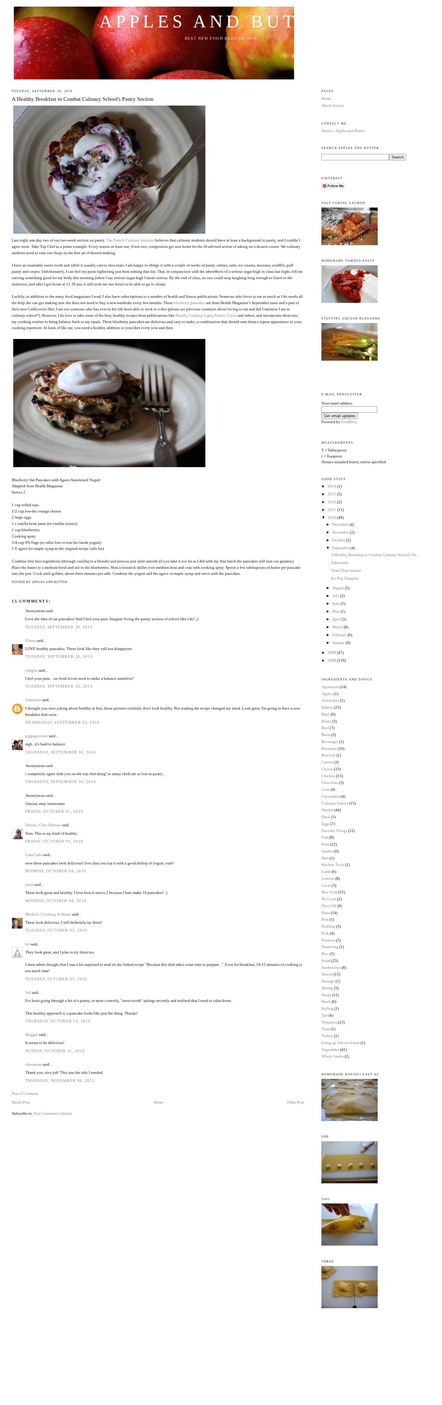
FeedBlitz (349, 422)
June (336, 603)
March (338, 627)
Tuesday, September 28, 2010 (59, 627)
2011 (332, 509)
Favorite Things (334, 830)
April (337, 619)
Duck (325, 817)
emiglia (31, 670)
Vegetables (330, 1049)
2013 (332, 494)
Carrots (327, 762)
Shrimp (327, 988)
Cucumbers (330, 796)
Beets (325, 734)
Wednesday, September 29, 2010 (62, 722)
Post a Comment (25, 1093)
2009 (332, 652)
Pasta (325, 912)
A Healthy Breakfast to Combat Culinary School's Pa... (375, 555)
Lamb (326, 871)
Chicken (328, 776)
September (341, 548)
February (340, 635)
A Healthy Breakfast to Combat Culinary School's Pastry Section (82, 99)
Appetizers (330, 687)
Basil (325, 714)
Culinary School (334, 803)
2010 (332, 517)
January (339, 642)
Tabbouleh (339, 562)
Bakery (327, 707)
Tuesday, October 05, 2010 (56, 930)
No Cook (328, 899)
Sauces (327, 974)
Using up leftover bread (340, 1042)
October (339, 540)
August (338, 588)
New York (329, 892)
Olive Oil (328, 906)
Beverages (329, 741)
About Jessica (332, 105)
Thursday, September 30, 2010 (60, 752)
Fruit (325, 844)
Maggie (31, 1034)
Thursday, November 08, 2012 (60, 1080)
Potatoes (328, 940)
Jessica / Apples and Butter (343, 130)
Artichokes (330, 700)
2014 (332, 486)
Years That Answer (346, 570)
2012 (332, 502)
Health (181, 315)
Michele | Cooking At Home (48, 914)
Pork (325, 933)
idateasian (33, 1064)
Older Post (295, 1102)
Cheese (327, 769)
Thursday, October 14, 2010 (58, 1021)
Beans (326, 721)
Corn (325, 789)
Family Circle (225, 315)
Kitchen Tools (332, 864)
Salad (325, 960)
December (340, 524)
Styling (327, 1008)
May (336, 611)
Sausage (328, 981)
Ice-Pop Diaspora (345, 578)
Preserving (330, 946)
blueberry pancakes (189, 302)
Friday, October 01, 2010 (54, 811)
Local (326, 885)
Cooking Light (200, 315)
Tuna (325, 1029)
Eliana (30, 640)
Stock (326, 1001)
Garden (327, 851)
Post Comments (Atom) (53, 1113)
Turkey (327, 1036)
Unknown (33, 700)
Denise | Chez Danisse (43, 825)
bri (27, 944)
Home (158, 1102)
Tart (324, 1015)
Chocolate (329, 782)
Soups (326, 995)
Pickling (328, 926)
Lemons (327, 878)
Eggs (325, 823)
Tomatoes (329, 1022)
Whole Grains (332, 1056)
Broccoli (328, 755)
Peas (325, 919)
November (341, 532)
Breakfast (329, 748)
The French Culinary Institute (130, 240)
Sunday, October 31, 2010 (55, 1051)
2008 (332, 660)
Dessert (327, 810)
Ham (325, 858)
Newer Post (21, 1102)
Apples (327, 694)
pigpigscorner (36, 736)
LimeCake (33, 854)
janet (29, 884)
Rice (325, 953)
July (336, 595)
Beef (325, 728)
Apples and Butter (221, 21)
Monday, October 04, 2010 (55, 871)
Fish (324, 837)
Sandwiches (331, 967)
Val (28, 992)
